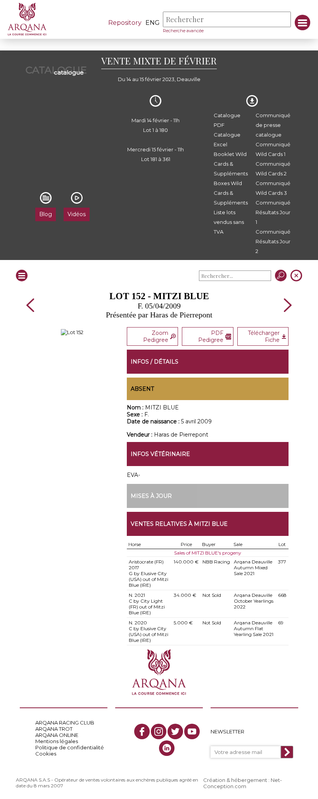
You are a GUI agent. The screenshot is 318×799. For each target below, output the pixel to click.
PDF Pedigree (210, 336)
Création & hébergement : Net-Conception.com (242, 783)
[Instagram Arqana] (158, 731)
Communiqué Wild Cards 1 (273, 149)
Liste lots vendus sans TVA (229, 222)
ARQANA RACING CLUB (64, 722)
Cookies (45, 753)
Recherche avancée (183, 30)
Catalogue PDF (227, 120)
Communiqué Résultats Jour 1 (273, 212)
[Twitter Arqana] (175, 731)
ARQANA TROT (54, 729)
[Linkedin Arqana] (167, 748)
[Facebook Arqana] (142, 731)
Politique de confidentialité (69, 747)
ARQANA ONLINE (56, 735)
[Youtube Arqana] (192, 731)
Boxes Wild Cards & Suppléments (231, 193)
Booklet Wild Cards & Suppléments (231, 164)
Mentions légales (56, 741)
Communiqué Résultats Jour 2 (273, 241)
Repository (125, 22)
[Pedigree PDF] (72, 332)
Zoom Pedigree (155, 336)
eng (152, 22)
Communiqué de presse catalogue (273, 125)
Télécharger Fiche (264, 336)
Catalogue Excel (227, 139)
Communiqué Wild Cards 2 (273, 169)
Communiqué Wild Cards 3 (273, 188)
